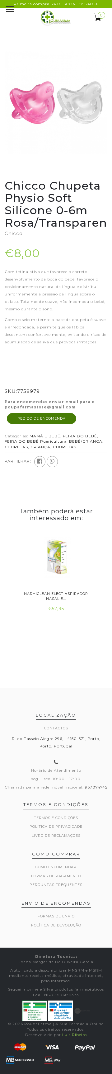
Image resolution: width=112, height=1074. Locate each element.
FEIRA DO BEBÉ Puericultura (36, 441)
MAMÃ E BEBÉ (45, 436)
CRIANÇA (40, 447)
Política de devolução (56, 925)
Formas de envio (56, 916)
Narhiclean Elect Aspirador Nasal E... (56, 596)
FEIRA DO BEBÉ (80, 436)
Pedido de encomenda (41, 418)
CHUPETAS (16, 447)
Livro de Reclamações (56, 835)
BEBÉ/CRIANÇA (85, 441)
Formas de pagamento (56, 876)
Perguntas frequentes (56, 885)
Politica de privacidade (56, 826)
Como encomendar (56, 867)
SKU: (11, 391)
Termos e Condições (56, 818)
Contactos (56, 728)
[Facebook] (39, 461)
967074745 (96, 787)
